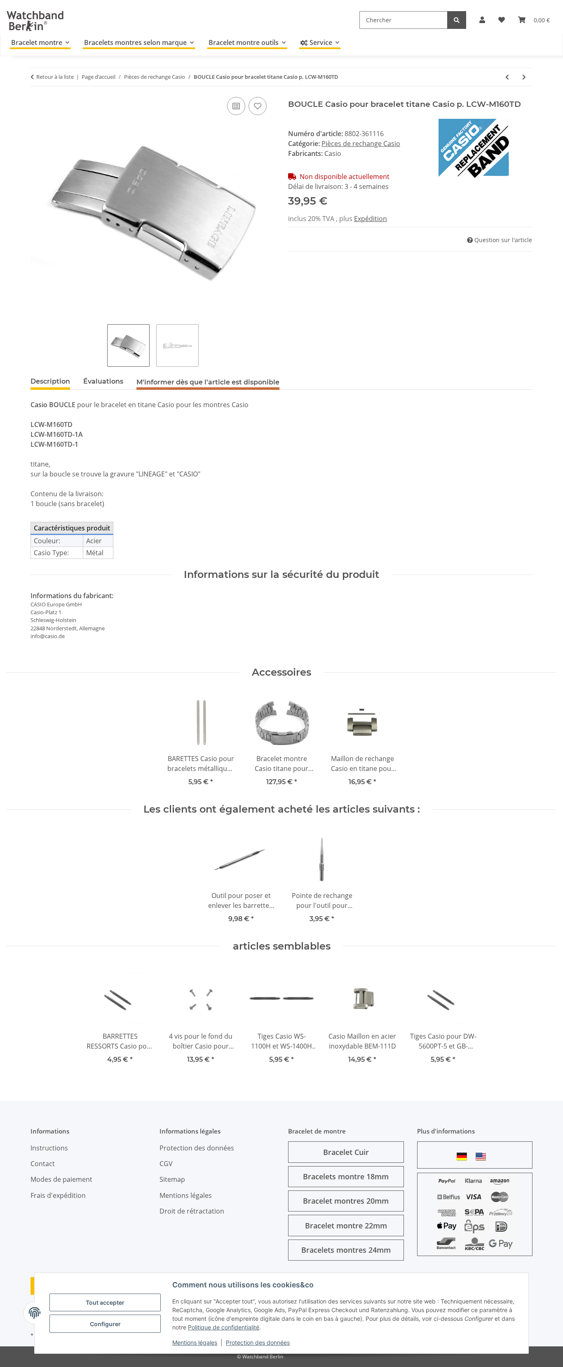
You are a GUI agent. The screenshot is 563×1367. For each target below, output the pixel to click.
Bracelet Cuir (346, 1152)
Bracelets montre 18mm (346, 1176)
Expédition (370, 218)
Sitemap (172, 1179)
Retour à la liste (55, 76)
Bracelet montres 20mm (346, 1201)
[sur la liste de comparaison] (236, 106)
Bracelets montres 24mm (346, 1250)
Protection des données (258, 1342)
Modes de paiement (61, 1179)
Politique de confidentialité (223, 1327)
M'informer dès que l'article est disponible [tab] (207, 382)
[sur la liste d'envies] (258, 106)
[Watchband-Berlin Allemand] (464, 1156)
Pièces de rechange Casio (360, 143)
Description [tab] (50, 381)
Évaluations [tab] (103, 381)
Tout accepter (105, 1302)
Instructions (49, 1148)
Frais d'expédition (58, 1195)
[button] (482, 20)
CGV (166, 1163)
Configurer (105, 1323)
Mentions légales (194, 1342)
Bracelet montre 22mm (346, 1225)
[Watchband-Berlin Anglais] (483, 1156)
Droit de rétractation (192, 1211)
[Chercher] (456, 20)
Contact (42, 1163)
